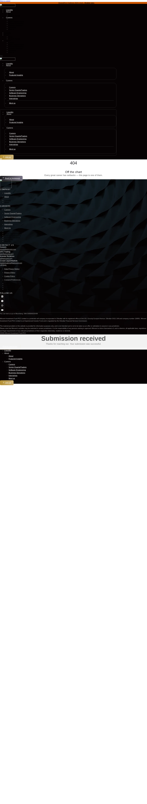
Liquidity (7, 33)
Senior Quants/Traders (16, 21)
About (11, 14)
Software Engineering (16, 23)
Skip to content (5, 1)
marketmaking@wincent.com (11, 263)
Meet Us (7, 228)
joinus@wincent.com (8, 249)
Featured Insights (14, 16)
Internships (12, 27)
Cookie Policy (9, 276)
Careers (11, 20)
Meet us (11, 29)
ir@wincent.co (5, 258)
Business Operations (15, 25)
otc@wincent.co (6, 254)
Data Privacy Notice (11, 269)
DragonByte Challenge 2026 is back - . (76, 3)
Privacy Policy (9, 273)
